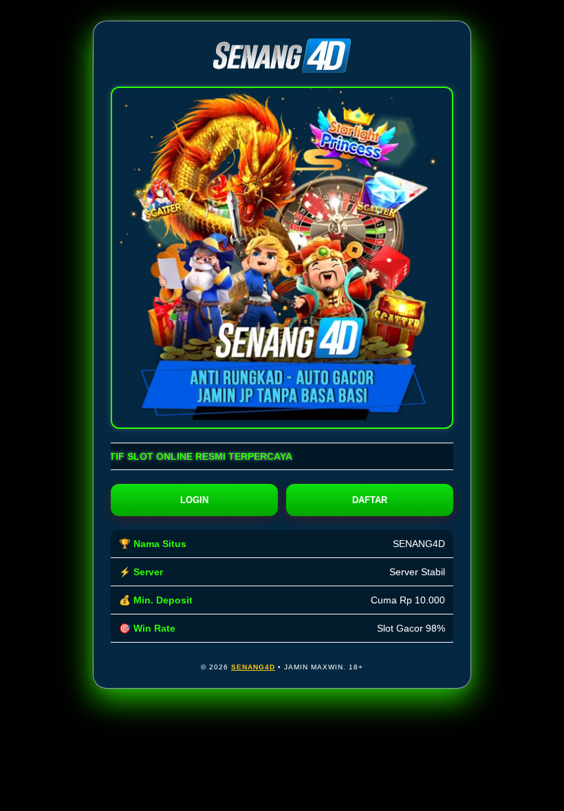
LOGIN (194, 500)
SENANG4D (253, 667)
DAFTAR (369, 500)
